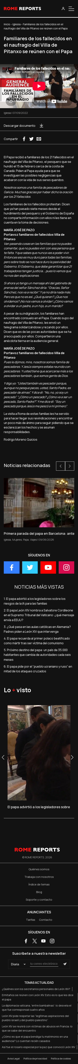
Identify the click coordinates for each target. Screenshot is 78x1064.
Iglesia (16, 24)
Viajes (33, 539)
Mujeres (17, 539)
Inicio (7, 24)
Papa (26, 539)
